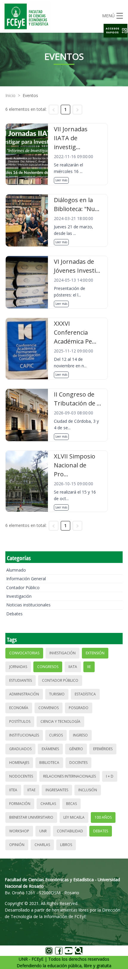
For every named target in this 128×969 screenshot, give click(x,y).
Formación (19, 803)
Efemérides (103, 748)
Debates (14, 614)
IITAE (31, 789)
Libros (66, 844)
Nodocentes (21, 776)
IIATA (72, 666)
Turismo (57, 694)
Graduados (20, 748)
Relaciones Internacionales (69, 776)
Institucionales (24, 735)
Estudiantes (20, 680)
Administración (24, 694)
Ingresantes (57, 789)
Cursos (56, 735)
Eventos (30, 95)
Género (76, 748)
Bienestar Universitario (31, 817)
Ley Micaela (74, 817)
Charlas (48, 803)
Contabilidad (70, 831)
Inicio (10, 95)
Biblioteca (49, 762)
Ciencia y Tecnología (60, 721)
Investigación (19, 596)
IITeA (13, 789)
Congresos (47, 666)
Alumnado (16, 570)
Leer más (61, 180)
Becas (71, 803)
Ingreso (80, 735)
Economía (18, 707)
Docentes (78, 762)
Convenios (48, 707)
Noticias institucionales (28, 605)
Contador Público (23, 587)
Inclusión (87, 789)
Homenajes (19, 762)
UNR (43, 831)
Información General (26, 578)
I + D (109, 776)
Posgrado (78, 707)
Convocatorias (24, 653)
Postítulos (19, 721)
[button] (115, 31)
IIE (89, 666)
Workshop (19, 831)
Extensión (95, 653)
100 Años (103, 817)
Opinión (16, 844)
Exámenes (50, 748)
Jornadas (18, 666)
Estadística (85, 694)
